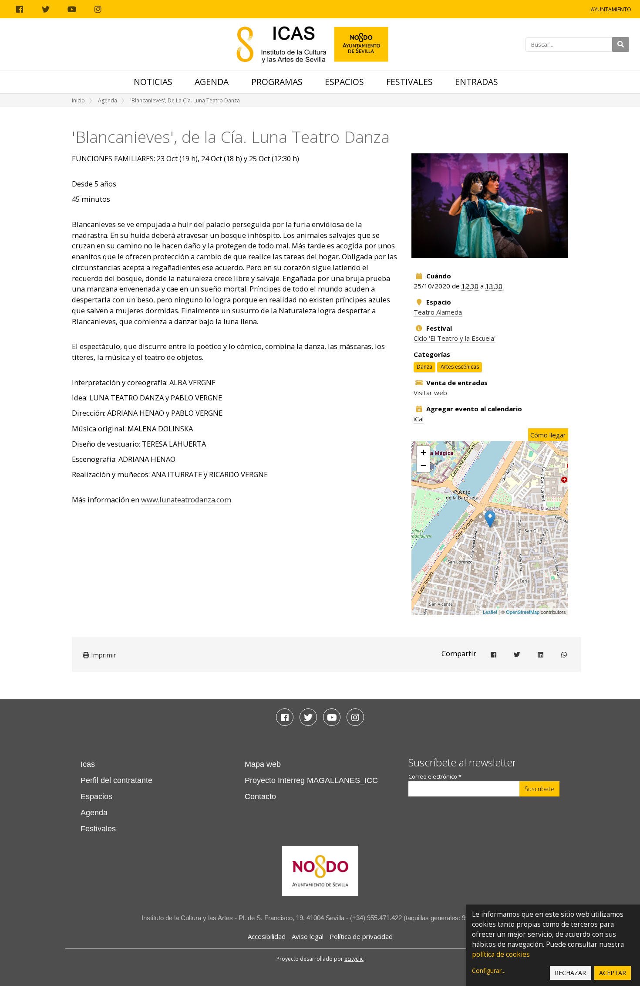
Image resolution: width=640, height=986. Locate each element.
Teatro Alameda (438, 312)
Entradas (476, 82)
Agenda (212, 82)
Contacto (260, 796)
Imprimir (102, 655)
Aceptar (612, 973)
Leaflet (490, 611)
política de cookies (501, 954)
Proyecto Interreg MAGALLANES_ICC (311, 780)
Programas (277, 82)
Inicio (78, 100)
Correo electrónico (434, 776)
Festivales (409, 82)
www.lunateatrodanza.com (186, 500)
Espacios (344, 82)
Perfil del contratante (116, 780)
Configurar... (488, 970)
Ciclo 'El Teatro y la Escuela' (454, 338)
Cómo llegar (548, 434)
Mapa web (263, 764)
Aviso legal (307, 936)
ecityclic (354, 958)
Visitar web (430, 392)
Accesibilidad (267, 936)
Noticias (153, 82)
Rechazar (570, 973)
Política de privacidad (361, 936)
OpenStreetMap (522, 611)
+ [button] (423, 452)
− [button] (423, 465)
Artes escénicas (460, 367)
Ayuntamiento (611, 9)
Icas (88, 764)
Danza (424, 367)
